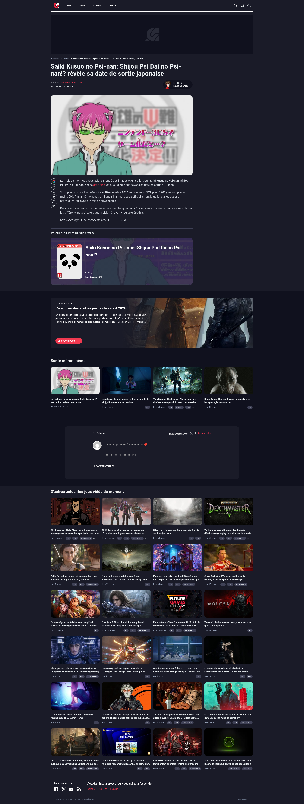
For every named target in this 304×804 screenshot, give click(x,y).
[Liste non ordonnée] (129, 455)
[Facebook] (56, 789)
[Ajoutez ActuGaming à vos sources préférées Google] (54, 181)
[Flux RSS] (79, 789)
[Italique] (111, 455)
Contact (91, 789)
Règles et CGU (244, 799)
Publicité (102, 789)
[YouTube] (71, 789)
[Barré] (120, 455)
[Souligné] (116, 455)
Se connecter (204, 433)
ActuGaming (56, 6)
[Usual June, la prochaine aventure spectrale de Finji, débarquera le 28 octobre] (126, 380)
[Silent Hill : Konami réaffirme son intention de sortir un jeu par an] (177, 511)
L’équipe (114, 789)
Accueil (56, 58)
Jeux (68, 5)
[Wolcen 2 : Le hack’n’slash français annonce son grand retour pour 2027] (228, 603)
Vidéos (112, 5)
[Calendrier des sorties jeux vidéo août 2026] (152, 323)
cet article (99, 184)
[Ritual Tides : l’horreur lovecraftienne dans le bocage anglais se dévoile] (228, 380)
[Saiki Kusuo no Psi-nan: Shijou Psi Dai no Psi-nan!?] (69, 261)
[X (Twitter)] (63, 789)
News (82, 5)
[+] (134, 454)
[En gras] (107, 455)
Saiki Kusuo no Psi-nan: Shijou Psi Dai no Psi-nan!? (134, 251)
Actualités (65, 58)
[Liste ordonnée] (125, 455)
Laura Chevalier (181, 86)
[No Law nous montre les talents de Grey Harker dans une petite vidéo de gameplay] (228, 695)
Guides (97, 5)
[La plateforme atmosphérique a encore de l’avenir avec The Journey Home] (75, 695)
